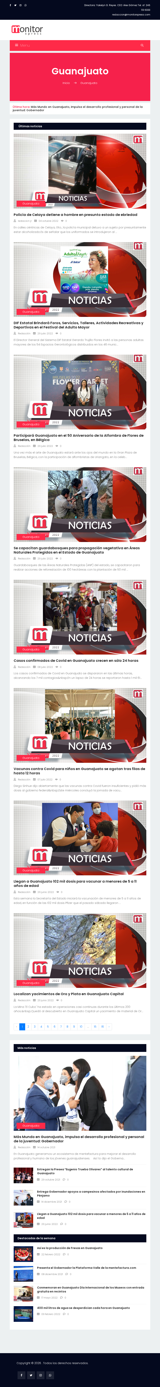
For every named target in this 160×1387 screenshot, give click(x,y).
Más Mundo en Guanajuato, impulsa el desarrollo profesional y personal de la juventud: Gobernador (78, 108)
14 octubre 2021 (46, 1147)
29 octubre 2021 (50, 1179)
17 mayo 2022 (49, 1297)
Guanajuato (88, 83)
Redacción (24, 333)
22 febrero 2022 (50, 1254)
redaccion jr (25, 221)
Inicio (67, 83)
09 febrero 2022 (50, 1314)
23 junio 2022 (45, 1000)
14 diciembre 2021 (51, 1201)
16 (102, 1027)
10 (81, 1027)
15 (95, 1027)
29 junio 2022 (45, 892)
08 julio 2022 (45, 667)
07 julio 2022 (44, 779)
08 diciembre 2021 (52, 1274)
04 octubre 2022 (48, 221)
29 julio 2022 (45, 333)
